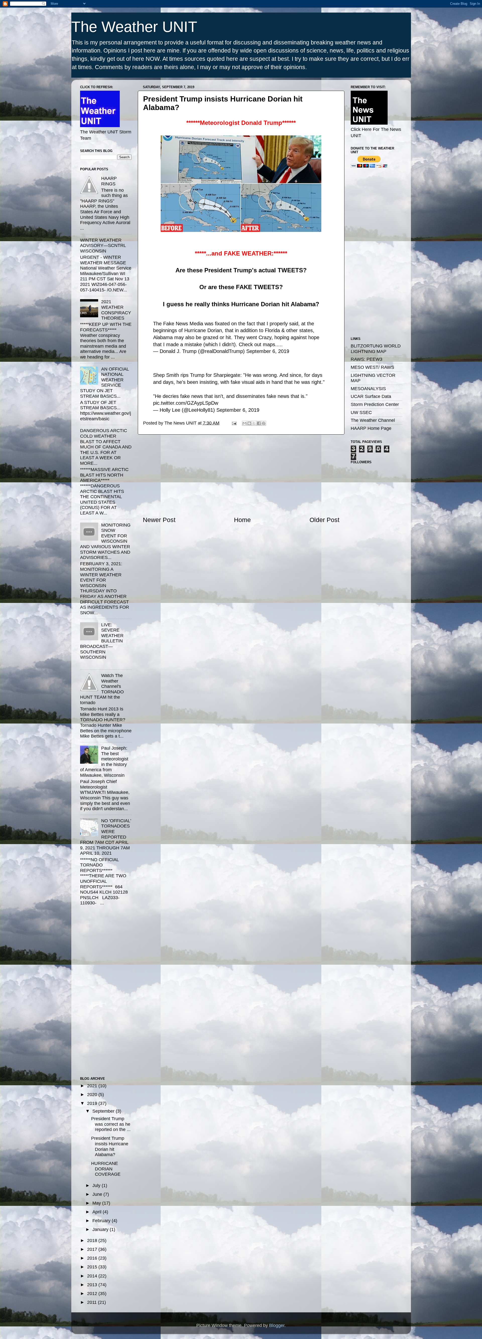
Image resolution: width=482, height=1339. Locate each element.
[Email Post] (234, 423)
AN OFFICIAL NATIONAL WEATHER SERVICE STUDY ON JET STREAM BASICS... (104, 383)
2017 (92, 1249)
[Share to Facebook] (258, 423)
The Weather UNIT (134, 26)
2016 (92, 1258)
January (101, 1229)
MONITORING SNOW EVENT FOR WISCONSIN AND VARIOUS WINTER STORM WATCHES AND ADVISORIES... (105, 541)
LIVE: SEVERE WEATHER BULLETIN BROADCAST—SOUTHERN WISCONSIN (102, 641)
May (97, 1203)
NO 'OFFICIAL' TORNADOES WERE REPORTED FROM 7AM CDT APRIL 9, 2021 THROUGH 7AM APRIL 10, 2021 (105, 837)
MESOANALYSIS (368, 388)
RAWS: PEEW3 (366, 359)
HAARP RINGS (109, 181)
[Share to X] (254, 423)
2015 (92, 1266)
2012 (92, 1293)
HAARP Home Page (371, 428)
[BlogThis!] (249, 423)
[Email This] (244, 423)
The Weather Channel (373, 420)
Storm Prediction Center (375, 404)
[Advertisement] (241, 475)
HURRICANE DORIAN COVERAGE (105, 1169)
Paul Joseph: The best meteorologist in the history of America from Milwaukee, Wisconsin (104, 762)
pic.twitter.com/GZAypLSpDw (185, 403)
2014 (92, 1275)
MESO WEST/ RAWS (372, 367)
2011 (92, 1302)
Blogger (276, 1325)
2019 (92, 1103)
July (97, 1185)
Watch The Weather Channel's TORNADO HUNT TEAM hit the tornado (102, 689)
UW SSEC (361, 412)
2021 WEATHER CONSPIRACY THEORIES (116, 310)
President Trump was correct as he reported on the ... (111, 1124)
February (102, 1220)
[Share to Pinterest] (263, 423)
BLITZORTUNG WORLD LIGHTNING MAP (376, 348)
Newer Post (159, 519)
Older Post (324, 519)
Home (242, 519)
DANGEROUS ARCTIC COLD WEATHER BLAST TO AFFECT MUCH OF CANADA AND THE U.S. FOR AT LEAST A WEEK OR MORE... (106, 447)
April (97, 1211)
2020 (92, 1094)
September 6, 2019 (267, 351)
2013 (92, 1284)
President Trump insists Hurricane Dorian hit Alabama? (109, 1146)
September (104, 1111)
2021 (92, 1085)
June (97, 1194)
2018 (92, 1240)
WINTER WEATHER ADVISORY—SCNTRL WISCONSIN (103, 245)
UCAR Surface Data (371, 396)
